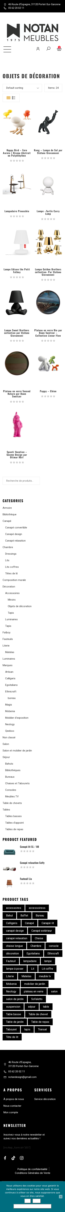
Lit (32, 968)
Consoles (10, 789)
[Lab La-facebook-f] (5, 1158)
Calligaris (10, 678)
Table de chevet (38, 1014)
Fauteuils (8, 639)
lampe (48, 961)
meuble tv (45, 976)
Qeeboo (9, 730)
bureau (12, 698)
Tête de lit (12, 1037)
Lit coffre (47, 968)
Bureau (40, 915)
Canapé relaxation (15, 540)
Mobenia (10, 711)
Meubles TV (12, 796)
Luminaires (11, 619)
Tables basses (13, 816)
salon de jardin (15, 999)
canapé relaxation (16, 938)
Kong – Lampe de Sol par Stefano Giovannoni (48, 151)
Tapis (11, 612)
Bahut (9, 915)
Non (36, 1201)
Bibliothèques (12, 770)
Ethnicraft (10, 691)
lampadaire (30, 961)
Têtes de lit (11, 573)
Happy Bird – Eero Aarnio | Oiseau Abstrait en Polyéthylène (17, 152)
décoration (12, 953)
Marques (7, 665)
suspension (13, 1006)
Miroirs (12, 599)
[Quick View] (17, 122)
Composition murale (14, 580)
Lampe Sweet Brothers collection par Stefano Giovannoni (16, 332)
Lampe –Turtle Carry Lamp (48, 212)
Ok (27, 1201)
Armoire (7, 507)
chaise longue (14, 946)
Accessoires (12, 593)
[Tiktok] (13, 1158)
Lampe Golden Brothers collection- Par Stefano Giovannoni (48, 271)
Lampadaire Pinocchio (17, 211)
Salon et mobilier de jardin (17, 750)
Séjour (6, 757)
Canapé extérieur (41, 930)
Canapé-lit (48, 923)
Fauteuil (11, 961)
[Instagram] (22, 1158)
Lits (7, 560)
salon (54, 991)
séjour (31, 1006)
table (46, 1006)
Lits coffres (12, 566)
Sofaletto (36, 999)
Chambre (8, 547)
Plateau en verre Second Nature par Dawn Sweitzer (17, 393)
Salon (6, 744)
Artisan (9, 671)
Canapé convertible (16, 527)
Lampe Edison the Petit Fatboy (17, 270)
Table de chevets (12, 803)
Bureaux (9, 776)
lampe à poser (14, 968)
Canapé (7, 521)
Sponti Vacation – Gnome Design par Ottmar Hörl (17, 454)
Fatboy (6, 632)
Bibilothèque (9, 514)
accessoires (13, 908)
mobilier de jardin (34, 984)
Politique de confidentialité (32, 1206)
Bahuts (9, 763)
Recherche (14, 488)
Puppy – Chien (48, 391)
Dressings (10, 553)
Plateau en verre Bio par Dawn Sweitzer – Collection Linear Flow (48, 332)
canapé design (15, 930)
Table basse (13, 1014)
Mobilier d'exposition (16, 717)
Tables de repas (14, 829)
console (54, 946)
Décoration (9, 586)
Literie (6, 645)
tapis (27, 1029)
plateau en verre (33, 991)
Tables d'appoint (14, 822)
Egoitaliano (11, 685)
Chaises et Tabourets (17, 783)
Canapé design (13, 534)
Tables (6, 809)
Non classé (9, 737)
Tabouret (11, 1029)
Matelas (9, 652)
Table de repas (40, 1021)
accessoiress (37, 908)
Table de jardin (15, 1021)
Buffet (24, 915)
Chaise (39, 938)
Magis (8, 704)
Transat (42, 1029)
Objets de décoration (20, 606)
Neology (10, 724)
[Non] (60, 1196)
